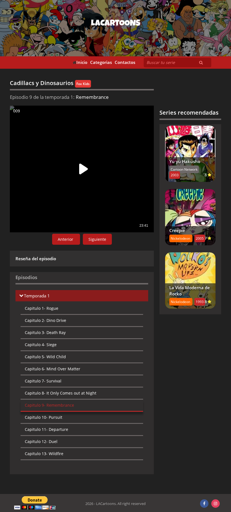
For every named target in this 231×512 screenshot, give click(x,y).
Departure (46, 429)
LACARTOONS (115, 24)
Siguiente (97, 239)
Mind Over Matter (52, 368)
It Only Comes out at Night (60, 393)
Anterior (66, 239)
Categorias (101, 62)
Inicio (81, 62)
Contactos (125, 62)
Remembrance (49, 405)
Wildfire (44, 453)
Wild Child (45, 356)
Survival (43, 381)
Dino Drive (45, 320)
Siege (41, 344)
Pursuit (43, 417)
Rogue (41, 308)
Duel (41, 441)
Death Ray (45, 332)
